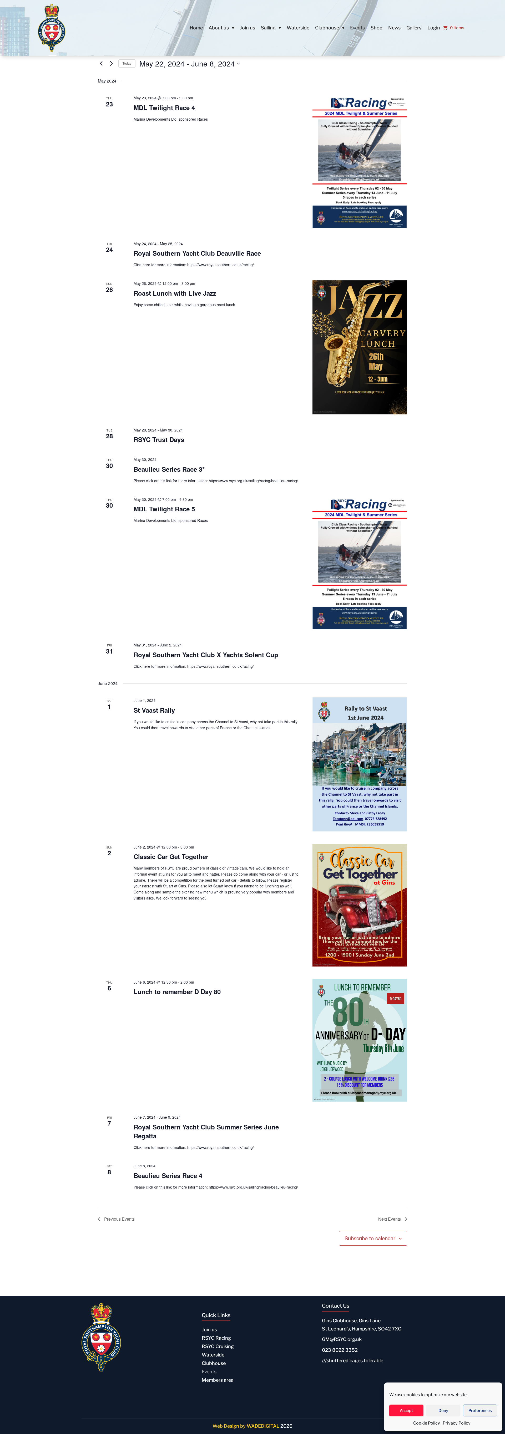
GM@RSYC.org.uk (342, 1339)
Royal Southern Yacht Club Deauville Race (197, 253)
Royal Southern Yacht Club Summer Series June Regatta (206, 1131)
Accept (406, 1410)
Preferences (480, 1410)
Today (127, 63)
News (394, 28)
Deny (443, 1410)
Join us (247, 28)
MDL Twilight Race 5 (164, 508)
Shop (376, 28)
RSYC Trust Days (159, 439)
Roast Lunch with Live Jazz (175, 293)
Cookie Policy (426, 1423)
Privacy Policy (457, 1423)
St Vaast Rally (154, 710)
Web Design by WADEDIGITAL (246, 1426)
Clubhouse (327, 28)
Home (196, 28)
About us (219, 28)
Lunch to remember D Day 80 (177, 991)
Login (433, 28)
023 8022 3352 (340, 1350)
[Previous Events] (101, 63)
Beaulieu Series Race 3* (169, 469)
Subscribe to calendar (370, 1238)
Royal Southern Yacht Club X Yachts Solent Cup (206, 654)
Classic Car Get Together (171, 856)
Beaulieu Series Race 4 (168, 1175)
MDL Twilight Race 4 (164, 107)
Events (357, 28)
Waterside (298, 28)
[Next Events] (111, 63)
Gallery (414, 28)
